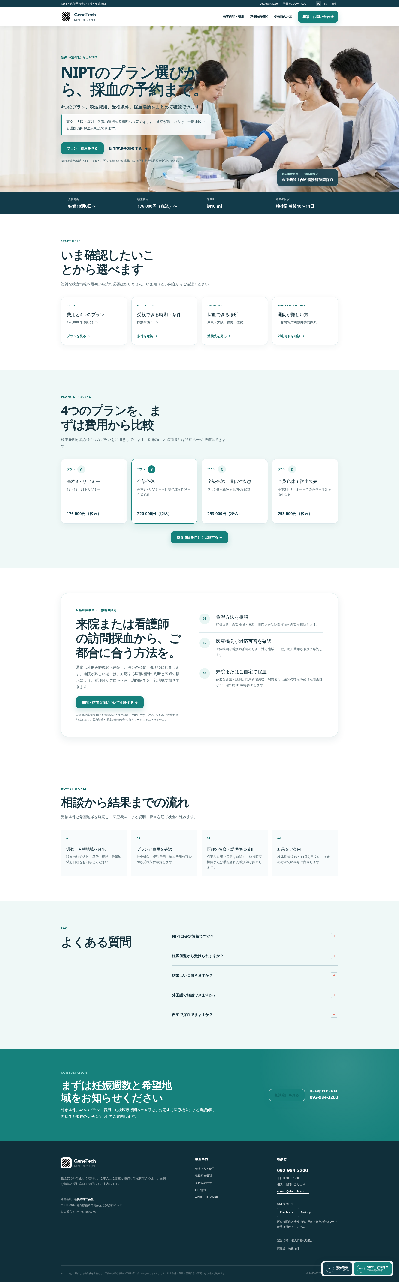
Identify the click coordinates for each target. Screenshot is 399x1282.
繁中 (334, 3)
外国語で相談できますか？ (194, 994)
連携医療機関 (259, 16)
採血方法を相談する (128, 148)
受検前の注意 (283, 16)
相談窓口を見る (287, 1095)
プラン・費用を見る (82, 148)
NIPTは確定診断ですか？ (193, 936)
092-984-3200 (269, 4)
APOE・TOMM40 (206, 1197)
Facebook (286, 1212)
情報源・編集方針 (288, 1248)
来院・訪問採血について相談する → (110, 702)
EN (325, 3)
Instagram (308, 1212)
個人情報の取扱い (302, 1240)
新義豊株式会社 (84, 1199)
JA (318, 3)
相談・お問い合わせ (318, 16)
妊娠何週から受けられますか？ (198, 955)
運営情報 (282, 1240)
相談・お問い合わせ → (291, 1184)
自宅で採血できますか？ (192, 1014)
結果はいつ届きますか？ (192, 975)
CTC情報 (200, 1190)
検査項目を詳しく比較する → (199, 537)
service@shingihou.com (293, 1191)
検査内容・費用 (233, 16)
